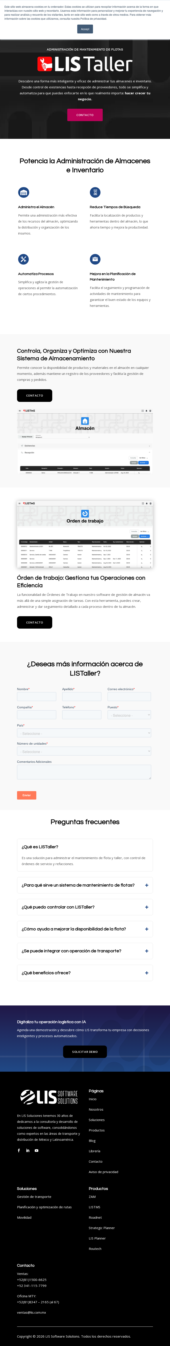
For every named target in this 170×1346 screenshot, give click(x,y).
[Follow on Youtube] (36, 1150)
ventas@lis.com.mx (31, 1312)
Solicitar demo (85, 1052)
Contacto (84, 115)
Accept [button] (85, 29)
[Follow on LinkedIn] (27, 1150)
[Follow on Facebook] (18, 1150)
